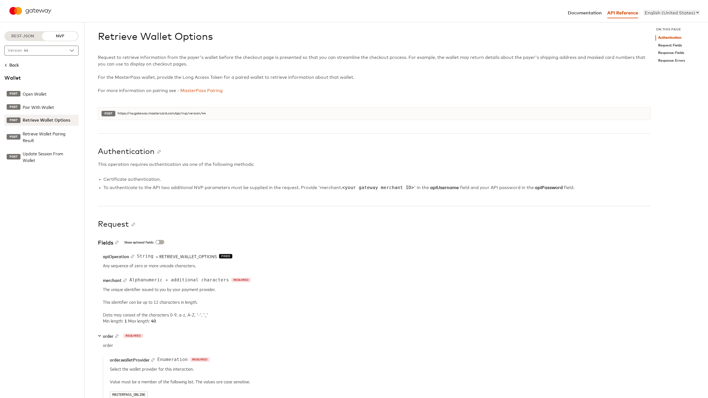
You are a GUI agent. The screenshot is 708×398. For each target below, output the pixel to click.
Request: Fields (670, 45)
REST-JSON (22, 36)
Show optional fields (138, 242)
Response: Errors (671, 60)
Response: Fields (671, 53)
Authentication (669, 38)
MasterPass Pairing (201, 90)
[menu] (672, 12)
